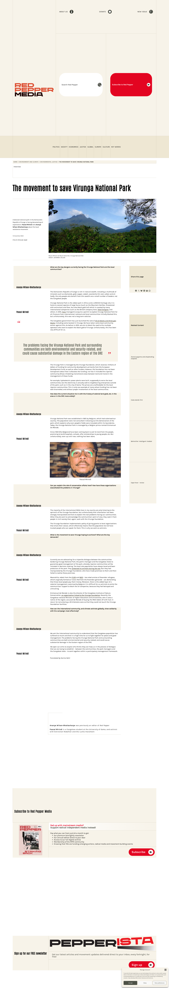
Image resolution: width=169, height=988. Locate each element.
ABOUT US (63, 12)
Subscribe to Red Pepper (122, 85)
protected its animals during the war (86, 568)
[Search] (100, 85)
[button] (165, 970)
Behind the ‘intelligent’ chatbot (141, 441)
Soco (64, 312)
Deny (145, 983)
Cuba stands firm (137, 400)
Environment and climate (28, 162)
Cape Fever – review (137, 483)
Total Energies (103, 310)
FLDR (74, 577)
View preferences (159, 983)
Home (15, 162)
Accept (130, 983)
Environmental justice (48, 162)
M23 (81, 577)
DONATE (102, 12)
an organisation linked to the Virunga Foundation (80, 595)
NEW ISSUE (142, 12)
